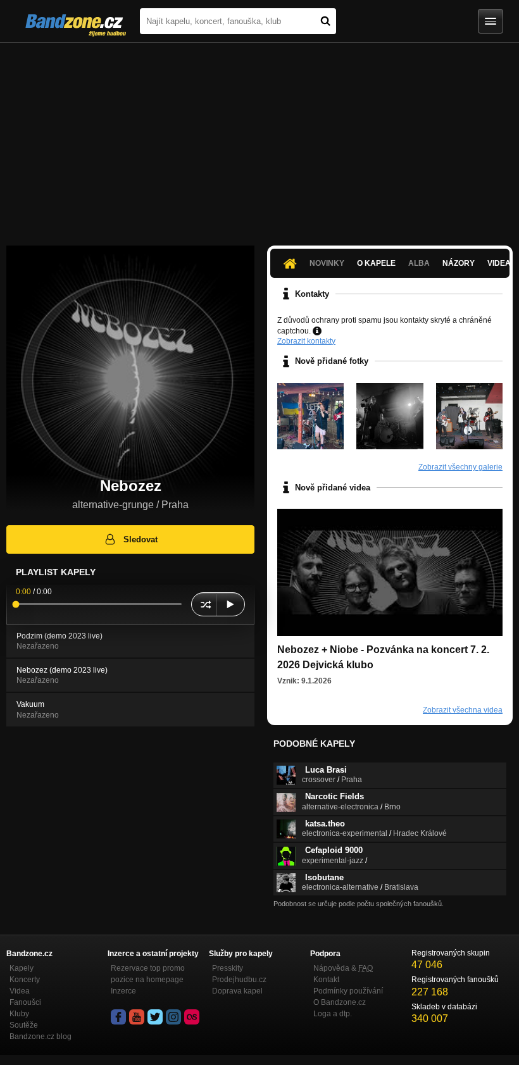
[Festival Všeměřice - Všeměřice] (310, 416)
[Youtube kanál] (136, 1017)
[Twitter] (155, 1017)
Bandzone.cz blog (40, 1036)
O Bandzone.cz (339, 1002)
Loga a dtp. (332, 1013)
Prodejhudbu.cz (239, 979)
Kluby (19, 1013)
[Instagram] (173, 1017)
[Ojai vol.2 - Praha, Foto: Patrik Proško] (389, 416)
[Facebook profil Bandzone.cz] (118, 1017)
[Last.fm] (191, 1017)
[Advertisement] (259, 138)
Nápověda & (343, 968)
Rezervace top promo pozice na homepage (148, 974)
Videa (19, 991)
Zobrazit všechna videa (463, 710)
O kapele (376, 263)
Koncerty (24, 979)
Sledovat (140, 539)
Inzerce (123, 991)
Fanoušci (25, 1002)
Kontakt (326, 979)
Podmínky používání (348, 991)
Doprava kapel (237, 991)
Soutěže (23, 1025)
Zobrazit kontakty (306, 341)
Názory (458, 263)
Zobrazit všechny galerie (460, 467)
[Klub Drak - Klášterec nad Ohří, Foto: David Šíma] (469, 416)
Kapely (21, 968)
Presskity (227, 968)
